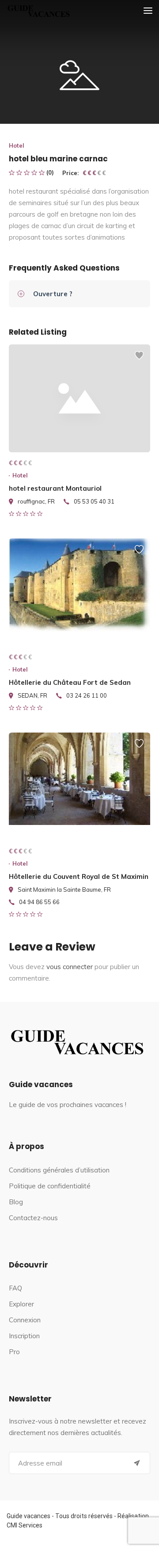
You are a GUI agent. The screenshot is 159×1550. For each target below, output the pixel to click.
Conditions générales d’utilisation (59, 1170)
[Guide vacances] (37, 10)
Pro (14, 1352)
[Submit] (137, 1463)
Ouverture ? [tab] (52, 294)
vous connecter (69, 966)
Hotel (16, 145)
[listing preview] (79, 398)
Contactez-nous (33, 1218)
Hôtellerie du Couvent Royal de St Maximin (78, 876)
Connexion (25, 1320)
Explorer (21, 1304)
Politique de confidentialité (50, 1186)
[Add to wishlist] (139, 359)
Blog (16, 1202)
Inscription (24, 1336)
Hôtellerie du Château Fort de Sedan (70, 682)
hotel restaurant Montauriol (55, 488)
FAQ (15, 1288)
